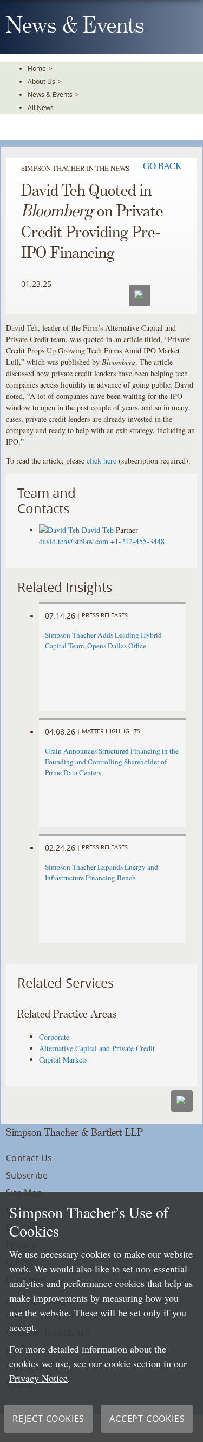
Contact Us (29, 1158)
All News (41, 107)
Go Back (162, 165)
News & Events (50, 94)
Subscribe (27, 1175)
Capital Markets (63, 1059)
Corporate (54, 1037)
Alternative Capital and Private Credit (97, 1048)
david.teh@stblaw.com (73, 541)
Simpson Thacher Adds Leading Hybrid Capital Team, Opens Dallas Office (103, 640)
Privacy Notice (38, 1378)
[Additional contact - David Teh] (60, 530)
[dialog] (101, 1317)
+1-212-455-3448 (137, 541)
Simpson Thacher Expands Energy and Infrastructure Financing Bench (101, 872)
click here (101, 460)
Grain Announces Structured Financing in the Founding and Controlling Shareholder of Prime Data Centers (112, 761)
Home (37, 68)
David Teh (98, 530)
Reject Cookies (48, 1419)
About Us (41, 81)
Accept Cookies (147, 1419)
